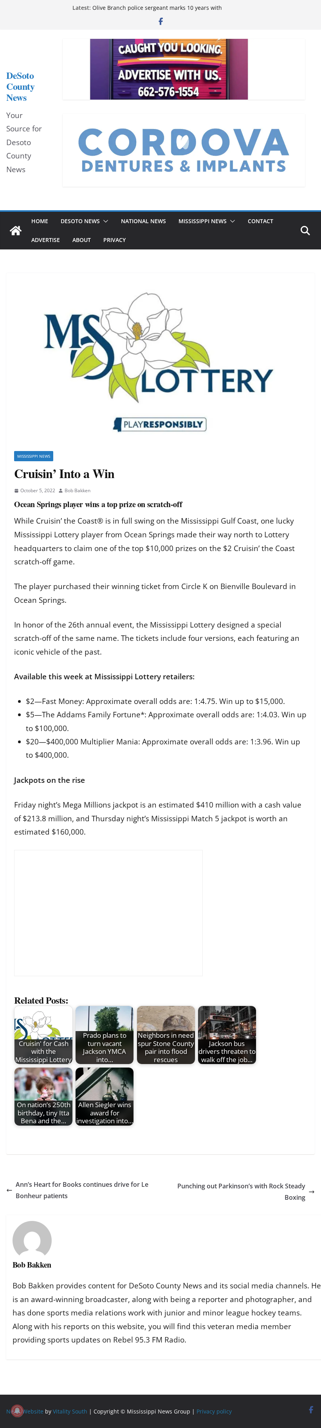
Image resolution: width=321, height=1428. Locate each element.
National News (143, 221)
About (81, 240)
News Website (24, 1411)
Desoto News (80, 221)
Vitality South (70, 1411)
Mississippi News (203, 221)
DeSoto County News (20, 86)
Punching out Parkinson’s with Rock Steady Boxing (241, 1192)
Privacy (114, 240)
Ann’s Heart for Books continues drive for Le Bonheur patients (82, 1190)
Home (39, 221)
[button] (104, 221)
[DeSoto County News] (15, 230)
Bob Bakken (77, 490)
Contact (260, 221)
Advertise (45, 240)
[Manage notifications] (17, 1410)
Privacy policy (214, 1411)
